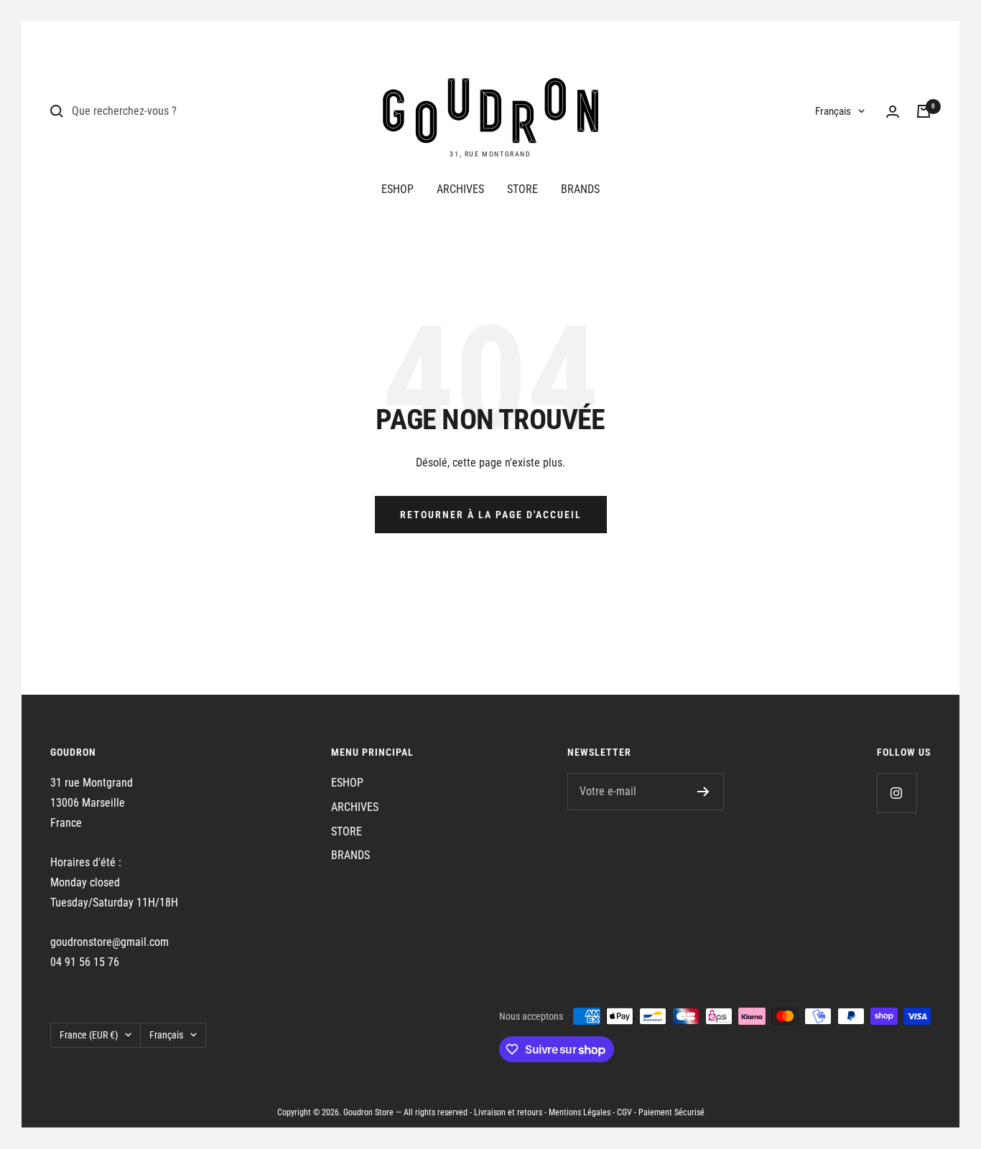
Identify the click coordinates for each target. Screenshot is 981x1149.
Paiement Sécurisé (671, 1112)
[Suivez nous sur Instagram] (896, 792)
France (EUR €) (89, 1035)
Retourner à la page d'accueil (491, 514)
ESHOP (397, 189)
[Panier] (923, 111)
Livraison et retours (508, 1112)
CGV (624, 1112)
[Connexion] (892, 111)
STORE (522, 189)
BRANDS (580, 189)
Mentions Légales (579, 1112)
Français (833, 111)
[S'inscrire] (703, 792)
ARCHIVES (460, 189)
